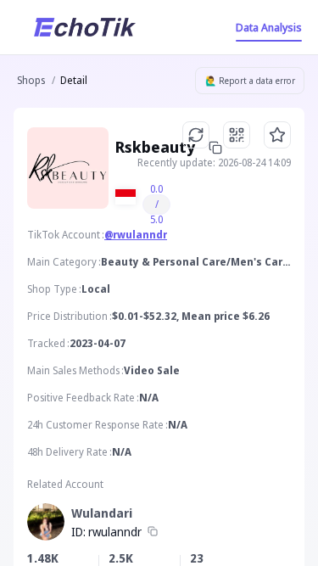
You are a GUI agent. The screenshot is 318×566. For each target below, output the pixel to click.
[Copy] (152, 532)
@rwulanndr (135, 234)
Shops (31, 80)
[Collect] (277, 135)
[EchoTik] (85, 27)
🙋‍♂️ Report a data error (250, 81)
